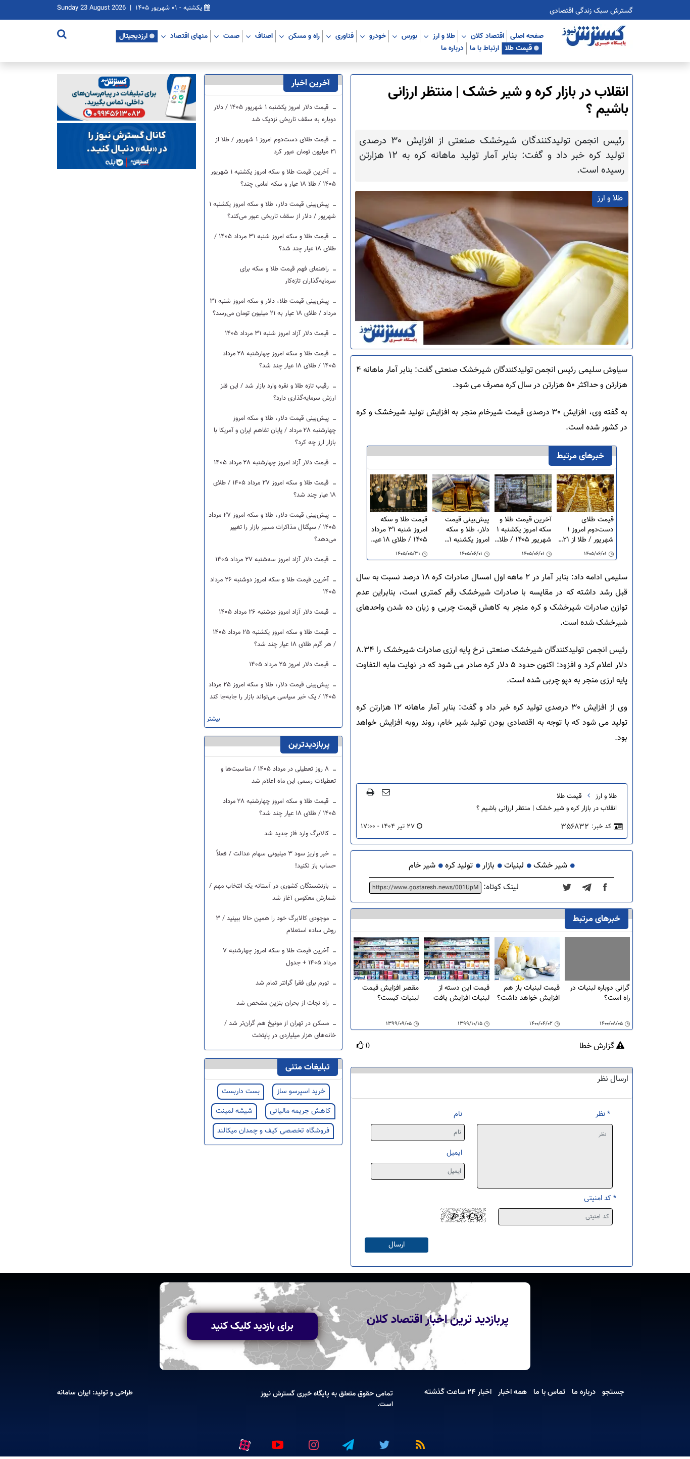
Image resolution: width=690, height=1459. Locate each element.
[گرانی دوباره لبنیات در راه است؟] (597, 959)
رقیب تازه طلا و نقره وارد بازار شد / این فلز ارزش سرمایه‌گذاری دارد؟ (278, 392)
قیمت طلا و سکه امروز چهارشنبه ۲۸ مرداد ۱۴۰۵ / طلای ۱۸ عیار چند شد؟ (279, 360)
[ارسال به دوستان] (386, 792)
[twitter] (570, 888)
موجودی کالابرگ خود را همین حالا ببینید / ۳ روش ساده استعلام (276, 924)
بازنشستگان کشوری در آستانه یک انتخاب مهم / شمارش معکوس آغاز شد (272, 892)
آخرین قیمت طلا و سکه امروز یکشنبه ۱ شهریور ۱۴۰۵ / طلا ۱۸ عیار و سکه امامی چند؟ (523, 530)
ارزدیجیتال (133, 35)
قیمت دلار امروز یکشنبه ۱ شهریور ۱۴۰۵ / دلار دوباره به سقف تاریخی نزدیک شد (275, 113)
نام (458, 1114)
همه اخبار (512, 1392)
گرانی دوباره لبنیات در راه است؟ (600, 993)
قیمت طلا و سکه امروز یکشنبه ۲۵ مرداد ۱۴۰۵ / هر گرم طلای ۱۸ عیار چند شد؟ (274, 638)
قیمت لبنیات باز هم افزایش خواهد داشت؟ (528, 993)
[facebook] (608, 888)
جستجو (613, 1392)
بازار (488, 865)
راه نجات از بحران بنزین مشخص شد (283, 1003)
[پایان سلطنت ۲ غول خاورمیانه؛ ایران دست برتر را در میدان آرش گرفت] (589, 888)
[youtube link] (276, 1440)
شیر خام (422, 865)
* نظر (603, 1114)
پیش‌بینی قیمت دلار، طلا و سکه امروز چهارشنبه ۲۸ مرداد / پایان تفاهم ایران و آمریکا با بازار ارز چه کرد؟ (275, 430)
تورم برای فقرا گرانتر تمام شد (293, 983)
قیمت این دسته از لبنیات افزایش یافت (461, 993)
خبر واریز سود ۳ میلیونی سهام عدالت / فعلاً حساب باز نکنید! (276, 860)
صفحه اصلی (527, 35)
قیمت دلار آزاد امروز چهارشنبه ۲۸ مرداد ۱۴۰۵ (272, 463)
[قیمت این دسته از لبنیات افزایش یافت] (456, 959)
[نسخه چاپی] (370, 792)
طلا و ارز (444, 35)
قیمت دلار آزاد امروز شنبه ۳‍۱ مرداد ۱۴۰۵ (278, 334)
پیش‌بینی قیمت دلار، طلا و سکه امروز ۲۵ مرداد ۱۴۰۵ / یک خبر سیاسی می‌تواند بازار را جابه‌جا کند (272, 691)
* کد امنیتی (600, 1198)
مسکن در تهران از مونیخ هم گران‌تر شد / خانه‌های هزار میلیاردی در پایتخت (280, 1029)
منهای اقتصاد (189, 35)
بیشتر (213, 719)
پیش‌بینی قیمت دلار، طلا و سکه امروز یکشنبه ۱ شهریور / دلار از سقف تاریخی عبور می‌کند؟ (463, 530)
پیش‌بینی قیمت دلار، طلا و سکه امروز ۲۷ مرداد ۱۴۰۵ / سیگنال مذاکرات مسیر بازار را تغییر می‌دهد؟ (272, 527)
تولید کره (459, 865)
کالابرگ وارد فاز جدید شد (297, 834)
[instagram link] (312, 1440)
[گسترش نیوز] (595, 36)
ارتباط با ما (484, 47)
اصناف (264, 35)
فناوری (344, 35)
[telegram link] (347, 1440)
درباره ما (452, 47)
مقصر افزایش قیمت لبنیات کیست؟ (390, 993)
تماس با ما (549, 1392)
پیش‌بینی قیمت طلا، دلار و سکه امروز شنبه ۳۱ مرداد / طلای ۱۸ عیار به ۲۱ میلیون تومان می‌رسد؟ (273, 307)
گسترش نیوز (278, 1393)
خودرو (377, 35)
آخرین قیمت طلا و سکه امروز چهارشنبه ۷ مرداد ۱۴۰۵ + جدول (279, 957)
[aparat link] (243, 1443)
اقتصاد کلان (487, 35)
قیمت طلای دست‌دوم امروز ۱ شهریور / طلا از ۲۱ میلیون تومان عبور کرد (588, 530)
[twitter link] (382, 1440)
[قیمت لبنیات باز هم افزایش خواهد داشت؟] (527, 959)
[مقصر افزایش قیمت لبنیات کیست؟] (386, 959)
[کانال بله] (126, 146)
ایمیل (454, 1153)
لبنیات (514, 865)
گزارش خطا (597, 1047)
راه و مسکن (304, 35)
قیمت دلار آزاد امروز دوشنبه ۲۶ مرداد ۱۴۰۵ (275, 612)
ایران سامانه (73, 1392)
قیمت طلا (518, 47)
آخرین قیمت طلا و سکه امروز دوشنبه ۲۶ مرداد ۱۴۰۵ (273, 586)
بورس (409, 35)
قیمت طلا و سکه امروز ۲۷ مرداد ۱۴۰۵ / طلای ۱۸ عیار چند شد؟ (274, 489)
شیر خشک (550, 865)
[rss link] (418, 1440)
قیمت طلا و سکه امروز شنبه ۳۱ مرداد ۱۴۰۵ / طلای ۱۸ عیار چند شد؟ (399, 530)
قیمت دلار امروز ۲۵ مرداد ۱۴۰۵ (290, 665)
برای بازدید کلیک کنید (252, 1326)
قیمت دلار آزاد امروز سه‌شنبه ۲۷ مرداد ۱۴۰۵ (273, 560)
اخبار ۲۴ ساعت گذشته (457, 1392)
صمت (231, 35)
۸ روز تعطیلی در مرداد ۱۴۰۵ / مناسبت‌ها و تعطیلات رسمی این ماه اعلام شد (278, 775)
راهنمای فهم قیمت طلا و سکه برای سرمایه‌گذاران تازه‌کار (288, 275)
